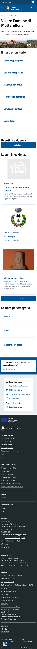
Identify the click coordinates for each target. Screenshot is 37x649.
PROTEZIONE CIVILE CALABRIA (11, 575)
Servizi (23, 639)
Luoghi (3, 508)
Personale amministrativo (9, 451)
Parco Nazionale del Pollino (10, 597)
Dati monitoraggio (7, 639)
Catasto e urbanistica (8, 474)
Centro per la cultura (10, 274)
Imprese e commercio (8, 480)
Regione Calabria (7, 2)
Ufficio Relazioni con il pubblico (11, 541)
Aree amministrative (8, 438)
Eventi (3, 511)
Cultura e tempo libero (8, 477)
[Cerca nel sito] (31, 8)
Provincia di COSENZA (8, 578)
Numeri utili (5, 547)
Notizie (3, 497)
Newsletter (5, 632)
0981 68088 (11, 529)
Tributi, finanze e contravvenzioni (12, 487)
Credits (11, 641)
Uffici (2, 457)
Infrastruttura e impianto (11, 232)
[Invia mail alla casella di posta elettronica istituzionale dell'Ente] (16, 534)
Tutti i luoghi (18, 298)
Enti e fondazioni (6, 444)
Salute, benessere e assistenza (11, 483)
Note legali (4, 604)
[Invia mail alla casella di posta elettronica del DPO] (13, 558)
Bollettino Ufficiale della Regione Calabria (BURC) (17, 585)
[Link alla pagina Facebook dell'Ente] (2, 629)
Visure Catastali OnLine (8, 591)
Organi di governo (7, 448)
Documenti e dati (6, 441)
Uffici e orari (5, 544)
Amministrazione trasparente (10, 609)
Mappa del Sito (27, 641)
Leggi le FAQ (5, 612)
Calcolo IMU (5, 594)
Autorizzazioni (5, 471)
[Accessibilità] (5, 643)
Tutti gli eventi (18, 145)
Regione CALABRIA (7, 582)
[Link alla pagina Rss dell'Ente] (6, 629)
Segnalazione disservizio (9, 614)
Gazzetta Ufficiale (7, 588)
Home (3, 16)
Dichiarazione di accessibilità (10, 607)
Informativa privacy (7, 600)
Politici (3, 454)
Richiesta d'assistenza (8, 619)
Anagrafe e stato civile (8, 468)
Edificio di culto (8, 183)
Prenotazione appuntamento (10, 616)
